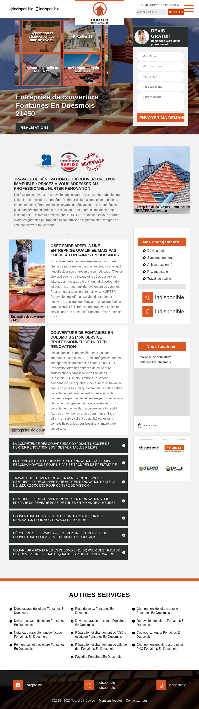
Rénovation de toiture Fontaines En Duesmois (161, 622)
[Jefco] (149, 468)
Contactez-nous (137, 700)
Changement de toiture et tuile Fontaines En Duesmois (157, 610)
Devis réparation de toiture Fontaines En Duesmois (100, 622)
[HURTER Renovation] (99, 12)
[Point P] (174, 448)
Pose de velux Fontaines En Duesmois (94, 610)
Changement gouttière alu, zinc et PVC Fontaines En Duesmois (160, 646)
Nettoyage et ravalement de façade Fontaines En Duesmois (38, 634)
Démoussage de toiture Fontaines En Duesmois (39, 610)
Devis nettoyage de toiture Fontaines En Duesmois (39, 622)
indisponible (23, 9)
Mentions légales (110, 700)
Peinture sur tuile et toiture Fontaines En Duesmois (39, 646)
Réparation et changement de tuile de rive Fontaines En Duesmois (101, 646)
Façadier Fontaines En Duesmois (98, 656)
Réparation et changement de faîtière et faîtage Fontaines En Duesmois (100, 634)
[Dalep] (174, 468)
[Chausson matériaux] (149, 448)
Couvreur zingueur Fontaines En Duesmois (159, 634)
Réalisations (35, 127)
